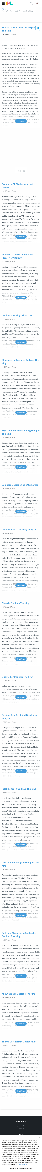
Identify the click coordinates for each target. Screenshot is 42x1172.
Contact (21, 1129)
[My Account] (38, 4)
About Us (20, 1126)
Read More (21, 237)
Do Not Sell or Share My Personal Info (21, 1168)
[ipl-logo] (9, 4)
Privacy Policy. (22, 1164)
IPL (3, 9)
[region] (21, 1153)
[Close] (39, 1138)
